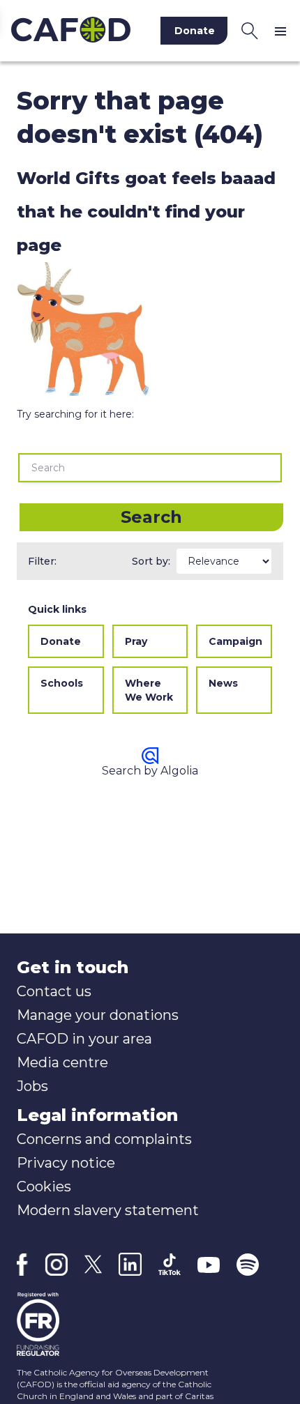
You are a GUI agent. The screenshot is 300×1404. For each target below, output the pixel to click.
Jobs (32, 1086)
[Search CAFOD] (250, 30)
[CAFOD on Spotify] (248, 1264)
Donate (60, 641)
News (223, 683)
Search (151, 517)
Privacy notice (66, 1162)
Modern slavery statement (108, 1210)
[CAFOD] (70, 30)
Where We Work (149, 690)
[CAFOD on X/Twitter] (93, 1264)
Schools (61, 683)
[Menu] (283, 30)
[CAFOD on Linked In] (130, 1264)
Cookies (44, 1186)
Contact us (54, 991)
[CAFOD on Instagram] (56, 1264)
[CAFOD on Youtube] (208, 1264)
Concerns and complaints (104, 1139)
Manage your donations (98, 1015)
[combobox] (150, 468)
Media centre (62, 1062)
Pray (136, 641)
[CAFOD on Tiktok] (169, 1264)
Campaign (235, 641)
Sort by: (151, 561)
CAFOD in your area (84, 1038)
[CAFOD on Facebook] (22, 1264)
